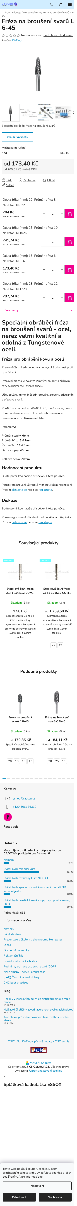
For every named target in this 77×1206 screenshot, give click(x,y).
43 (60, 645)
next (73, 707)
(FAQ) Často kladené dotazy (21, 977)
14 (68, 778)
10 (17, 761)
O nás (7, 945)
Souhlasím (55, 1197)
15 (72, 778)
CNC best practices (16, 983)
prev (4, 707)
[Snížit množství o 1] (44, 213)
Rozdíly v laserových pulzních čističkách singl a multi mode (37, 1000)
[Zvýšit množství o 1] (61, 213)
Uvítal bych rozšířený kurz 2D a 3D (26, 878)
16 (23, 761)
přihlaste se (19, 490)
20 (10, 761)
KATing (16, 40)
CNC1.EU (14, 1041)
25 (57, 761)
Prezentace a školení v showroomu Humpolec (33, 940)
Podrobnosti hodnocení (58, 35)
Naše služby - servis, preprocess (24, 972)
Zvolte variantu (17, 137)
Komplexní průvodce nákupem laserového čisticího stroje (36, 1019)
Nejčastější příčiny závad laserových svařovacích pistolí (38, 1009)
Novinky (9, 929)
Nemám (9, 860)
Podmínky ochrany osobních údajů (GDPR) (30, 967)
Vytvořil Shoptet (40, 1063)
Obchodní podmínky (16, 950)
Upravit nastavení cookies (45, 1071)
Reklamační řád (13, 956)
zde (40, 1177)
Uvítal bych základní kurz (19, 869)
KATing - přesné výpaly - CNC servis (45, 1041)
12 (59, 778)
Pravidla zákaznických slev (20, 961)
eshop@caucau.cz (24, 799)
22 (53, 645)
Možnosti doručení (13, 148)
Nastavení (37, 1186)
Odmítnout (19, 1197)
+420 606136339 (25, 807)
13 (30, 761)
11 (54, 778)
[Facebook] (8, 817)
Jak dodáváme (12, 934)
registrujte (45, 490)
